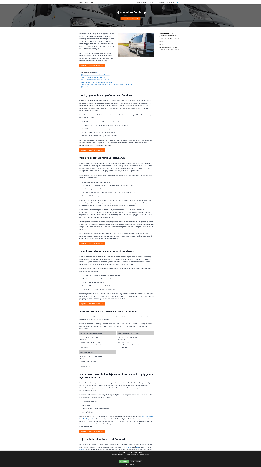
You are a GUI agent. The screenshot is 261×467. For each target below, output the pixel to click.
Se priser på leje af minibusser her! (130, 19)
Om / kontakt (171, 2)
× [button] (259, 452)
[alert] (130, 459)
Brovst (151, 416)
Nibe (81, 419)
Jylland (151, 2)
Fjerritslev (145, 416)
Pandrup (86, 419)
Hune (93, 419)
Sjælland (161, 2)
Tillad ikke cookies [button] (136, 461)
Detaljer (144, 455)
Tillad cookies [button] (123, 461)
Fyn (156, 2)
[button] (130, 464)
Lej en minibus (141, 2)
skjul (97, 72)
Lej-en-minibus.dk (86, 2)
